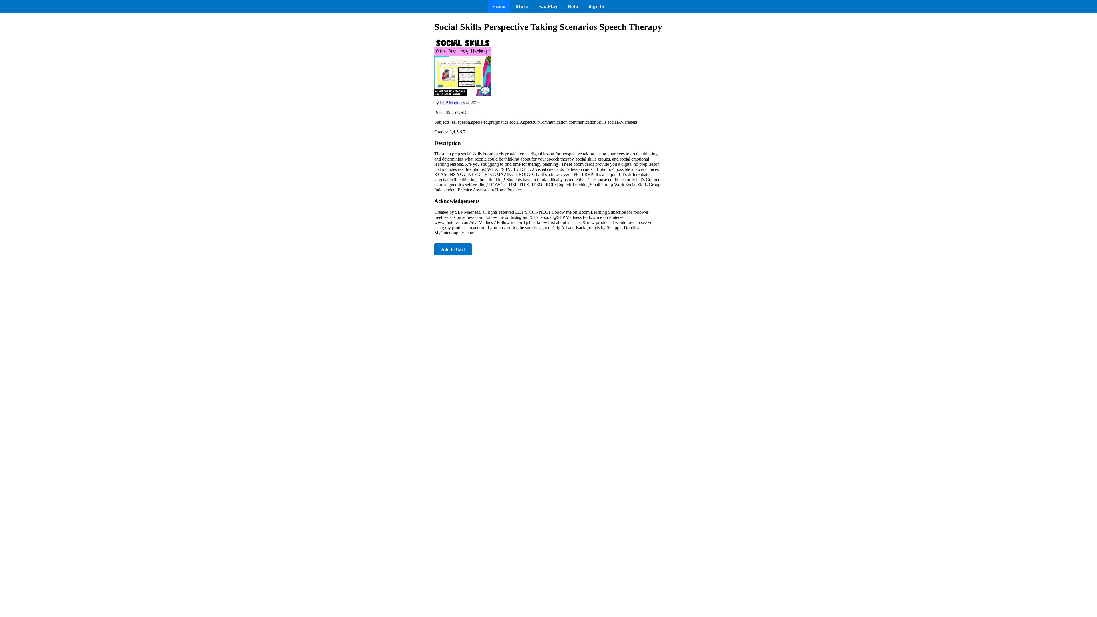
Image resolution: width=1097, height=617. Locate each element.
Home (499, 6)
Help (573, 6)
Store (522, 6)
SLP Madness (453, 102)
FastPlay (548, 6)
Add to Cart (453, 249)
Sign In (596, 6)
